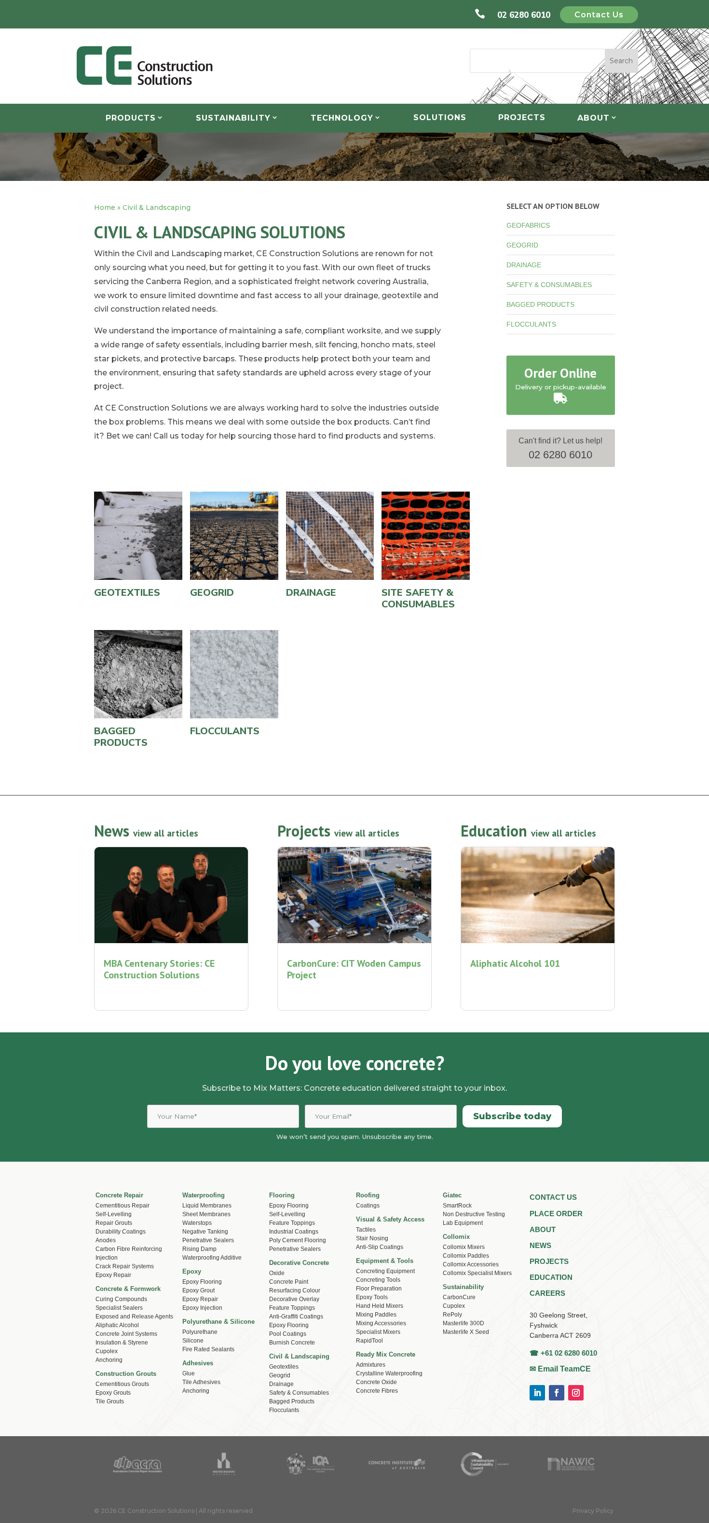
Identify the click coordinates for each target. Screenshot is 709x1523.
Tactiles (366, 1229)
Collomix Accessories (471, 1264)
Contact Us (599, 14)
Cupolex (454, 1306)
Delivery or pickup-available (560, 387)
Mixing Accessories (381, 1323)
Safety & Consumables (299, 1392)
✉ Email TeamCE (560, 1369)
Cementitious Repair (122, 1205)
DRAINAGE (523, 265)
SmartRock (457, 1205)
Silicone (193, 1340)
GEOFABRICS (528, 225)
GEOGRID (522, 245)
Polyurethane (200, 1332)
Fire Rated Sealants (208, 1349)
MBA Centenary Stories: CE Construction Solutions (159, 969)
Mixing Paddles (376, 1314)
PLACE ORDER (556, 1213)
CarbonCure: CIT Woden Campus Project (354, 969)
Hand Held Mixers (379, 1306)
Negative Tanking (205, 1231)
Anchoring (195, 1390)
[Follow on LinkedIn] (537, 1392)
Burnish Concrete (292, 1342)
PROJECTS (549, 1261)
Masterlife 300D (463, 1323)
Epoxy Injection (202, 1307)
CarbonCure (459, 1297)
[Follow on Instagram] (576, 1392)
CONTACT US (553, 1197)
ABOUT (543, 1229)
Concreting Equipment (385, 1271)
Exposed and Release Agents (134, 1316)
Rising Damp (199, 1249)
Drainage (281, 1384)
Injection (106, 1257)
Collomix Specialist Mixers (477, 1273)
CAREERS (547, 1293)
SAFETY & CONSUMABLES (549, 284)
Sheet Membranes (206, 1214)
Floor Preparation (379, 1288)
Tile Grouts (109, 1401)
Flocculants (284, 1410)
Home (104, 207)
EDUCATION (551, 1277)
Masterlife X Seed (466, 1332)
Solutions (439, 117)
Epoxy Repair (113, 1275)
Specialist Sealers (119, 1307)
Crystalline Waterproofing (389, 1373)
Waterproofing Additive (212, 1257)
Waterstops (197, 1223)
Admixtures (370, 1364)
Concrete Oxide (376, 1382)
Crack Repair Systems (124, 1266)
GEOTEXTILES (127, 592)
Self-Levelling (113, 1214)
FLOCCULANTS (531, 324)
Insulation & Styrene (121, 1342)
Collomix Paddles (466, 1255)
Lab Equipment (463, 1223)
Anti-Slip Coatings (379, 1247)
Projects (521, 117)
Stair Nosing (372, 1238)
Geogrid (279, 1375)
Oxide (277, 1273)
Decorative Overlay (294, 1299)
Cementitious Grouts (122, 1384)
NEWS (540, 1245)
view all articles (165, 833)
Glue (188, 1373)
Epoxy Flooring (202, 1281)
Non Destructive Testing (474, 1214)
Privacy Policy (593, 1510)
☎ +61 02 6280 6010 (563, 1353)
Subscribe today (512, 1116)
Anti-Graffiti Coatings (296, 1316)
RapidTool (369, 1340)
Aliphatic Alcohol (117, 1325)
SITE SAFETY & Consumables (418, 598)
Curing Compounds (121, 1299)
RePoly (452, 1314)
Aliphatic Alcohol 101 (515, 963)
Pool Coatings (287, 1334)
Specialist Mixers (378, 1332)
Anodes (105, 1240)
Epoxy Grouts (113, 1392)
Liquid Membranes (207, 1205)
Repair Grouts (113, 1223)
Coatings (368, 1205)
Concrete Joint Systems (126, 1334)
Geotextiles (284, 1366)
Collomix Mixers (464, 1247)
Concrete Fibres (377, 1390)
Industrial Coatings (293, 1231)
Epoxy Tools (372, 1297)
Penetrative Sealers (208, 1240)
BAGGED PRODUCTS (540, 304)
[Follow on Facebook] (556, 1392)
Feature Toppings (292, 1223)
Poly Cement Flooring (297, 1240)
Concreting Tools (378, 1279)
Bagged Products (291, 1401)
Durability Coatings (120, 1231)
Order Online (560, 373)
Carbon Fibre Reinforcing (128, 1249)
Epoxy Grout (198, 1290)
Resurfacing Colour (294, 1290)
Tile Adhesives (201, 1382)
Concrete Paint (288, 1281)
